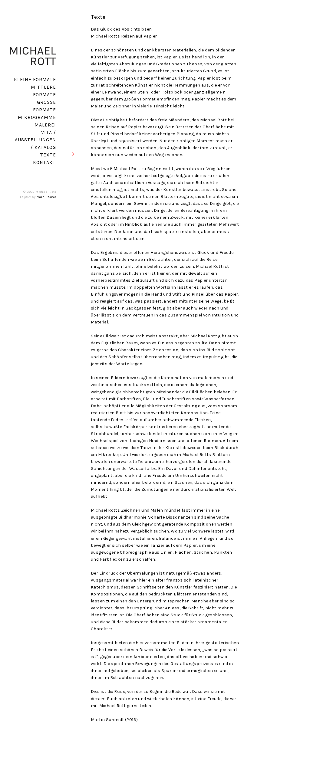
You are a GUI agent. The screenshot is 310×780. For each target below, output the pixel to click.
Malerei (45, 125)
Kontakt (44, 162)
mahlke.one (46, 197)
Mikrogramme (37, 117)
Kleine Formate (35, 79)
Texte (48, 155)
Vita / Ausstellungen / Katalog (35, 140)
